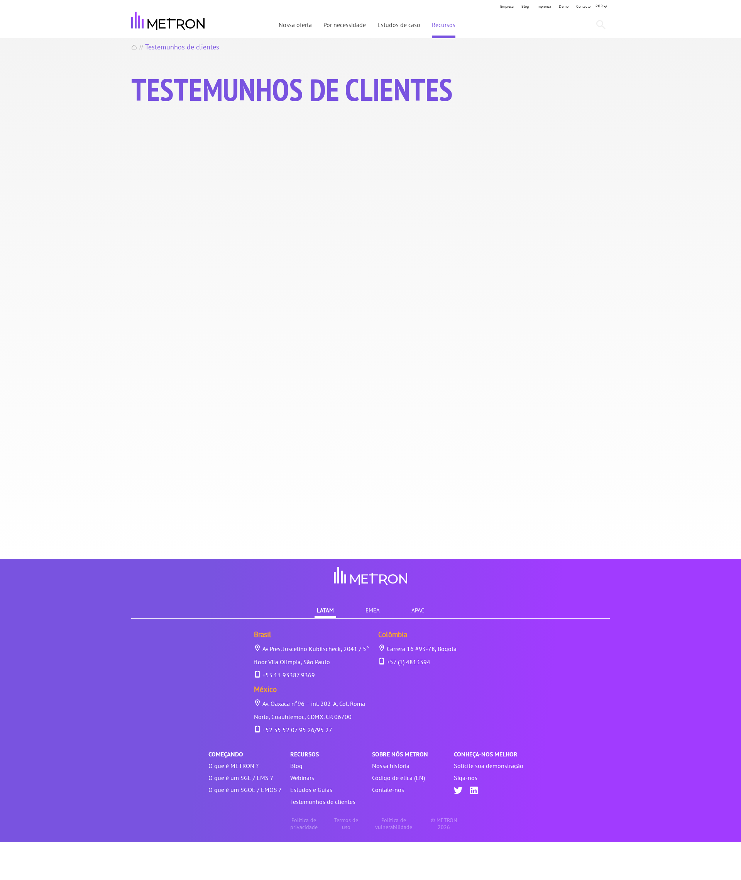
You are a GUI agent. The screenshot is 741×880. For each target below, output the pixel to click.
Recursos (443, 25)
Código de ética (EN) (398, 778)
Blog (525, 6)
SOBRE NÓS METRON (400, 754)
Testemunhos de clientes (322, 801)
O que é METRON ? (233, 766)
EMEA (372, 610)
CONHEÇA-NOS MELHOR (486, 754)
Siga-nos (465, 778)
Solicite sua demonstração (488, 766)
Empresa (507, 6)
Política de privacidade (304, 824)
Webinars (302, 778)
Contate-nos (388, 790)
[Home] (134, 46)
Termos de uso (346, 824)
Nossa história (390, 766)
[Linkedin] (474, 791)
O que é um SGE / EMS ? (240, 778)
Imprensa (543, 6)
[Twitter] (458, 791)
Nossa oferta (295, 25)
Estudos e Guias (311, 790)
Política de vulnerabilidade (393, 824)
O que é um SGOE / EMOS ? (244, 790)
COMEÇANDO (225, 754)
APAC (418, 610)
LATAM (325, 610)
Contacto (583, 6)
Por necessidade (344, 25)
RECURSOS (304, 754)
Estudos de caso (398, 25)
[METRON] (168, 21)
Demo (563, 6)
